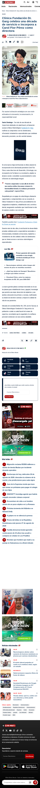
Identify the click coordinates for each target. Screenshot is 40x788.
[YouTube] (10, 730)
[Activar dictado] (30, 782)
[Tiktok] (11, 373)
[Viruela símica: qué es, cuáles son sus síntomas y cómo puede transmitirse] (6, 696)
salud (19, 693)
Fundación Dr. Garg (27, 128)
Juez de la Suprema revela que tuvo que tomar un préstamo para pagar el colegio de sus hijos (19, 487)
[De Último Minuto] (8, 2)
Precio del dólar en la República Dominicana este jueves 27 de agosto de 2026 (18, 523)
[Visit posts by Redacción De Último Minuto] (4, 36)
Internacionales (25, 704)
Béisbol (31, 712)
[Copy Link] (14, 41)
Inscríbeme (9, 396)
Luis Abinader (22, 712)
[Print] (17, 41)
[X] (29, 361)
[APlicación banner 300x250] (17, 416)
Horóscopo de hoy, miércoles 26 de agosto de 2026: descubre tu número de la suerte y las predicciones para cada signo (18, 477)
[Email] (10, 41)
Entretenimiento (31, 707)
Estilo (25, 709)
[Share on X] (6, 41)
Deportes (19, 709)
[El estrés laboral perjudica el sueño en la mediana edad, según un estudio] (6, 663)
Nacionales (17, 670)
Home (3, 11)
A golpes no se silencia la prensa (19, 515)
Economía (31, 709)
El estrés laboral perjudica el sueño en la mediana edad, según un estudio (25, 664)
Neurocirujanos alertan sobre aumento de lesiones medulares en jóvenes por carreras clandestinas (25, 654)
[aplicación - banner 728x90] (20, 216)
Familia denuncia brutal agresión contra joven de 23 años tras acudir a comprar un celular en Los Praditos (17, 533)
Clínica (24, 333)
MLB (14, 715)
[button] (24, 2)
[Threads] (29, 373)
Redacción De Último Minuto (17, 35)
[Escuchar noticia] (22, 42)
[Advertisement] (20, 558)
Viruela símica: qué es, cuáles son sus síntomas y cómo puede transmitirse (25, 697)
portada (15, 712)
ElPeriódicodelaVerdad (9, 709)
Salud (4, 14)
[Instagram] (11, 367)
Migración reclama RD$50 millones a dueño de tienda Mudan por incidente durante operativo (18, 467)
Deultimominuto (7, 707)
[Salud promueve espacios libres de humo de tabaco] (6, 674)
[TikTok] (17, 730)
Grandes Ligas (6, 715)
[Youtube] (29, 367)
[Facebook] (11, 361)
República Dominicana (19, 707)
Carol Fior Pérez (14, 333)
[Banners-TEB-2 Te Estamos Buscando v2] (20, 105)
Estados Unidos (7, 712)
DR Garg (31, 333)
